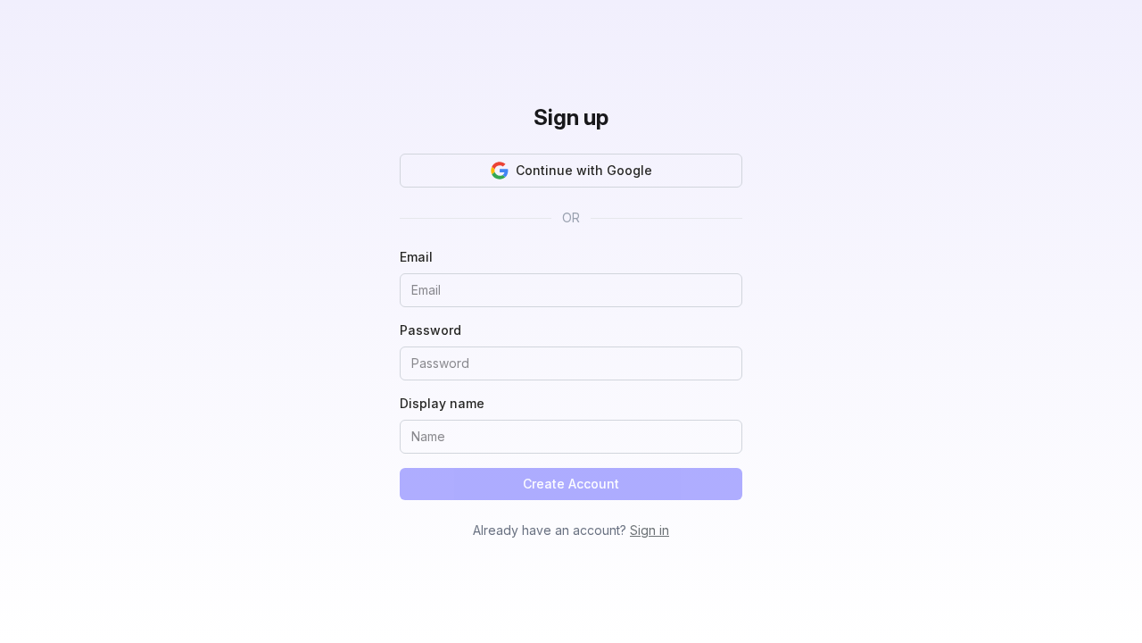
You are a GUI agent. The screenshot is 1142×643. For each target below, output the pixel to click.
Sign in (649, 530)
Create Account (571, 483)
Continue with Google (584, 170)
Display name (442, 403)
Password (430, 330)
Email (416, 256)
